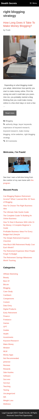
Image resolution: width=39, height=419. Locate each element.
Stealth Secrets (9, 3)
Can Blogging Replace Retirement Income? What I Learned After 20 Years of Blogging (19, 199)
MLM (5, 351)
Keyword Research (11, 341)
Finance (6, 316)
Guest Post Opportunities (23, 415)
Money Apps (8, 355)
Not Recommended (11, 358)
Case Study (8, 291)
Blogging (9, 121)
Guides (6, 330)
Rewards (6, 369)
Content (6, 302)
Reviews (6, 365)
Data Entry (7, 306)
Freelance (7, 320)
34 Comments (11, 141)
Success (6, 379)
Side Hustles (8, 372)
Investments (8, 337)
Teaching (6, 386)
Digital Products (9, 309)
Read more (8, 114)
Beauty (6, 277)
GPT (5, 327)
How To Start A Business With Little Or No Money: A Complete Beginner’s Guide (18, 225)
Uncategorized (9, 393)
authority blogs (12, 124)
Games (6, 323)
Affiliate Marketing (10, 274)
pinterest (6, 362)
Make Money (8, 344)
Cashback (7, 295)
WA (4, 397)
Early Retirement (10, 313)
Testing (6, 390)
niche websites (17, 134)
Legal (4, 413)
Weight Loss (8, 400)
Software (6, 376)
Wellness (7, 404)
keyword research (10, 131)
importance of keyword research (16, 128)
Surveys (6, 383)
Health (5, 334)
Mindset (6, 348)
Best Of (6, 281)
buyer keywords (25, 124)
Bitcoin (6, 284)
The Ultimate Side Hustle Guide (16, 212)
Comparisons (8, 299)
